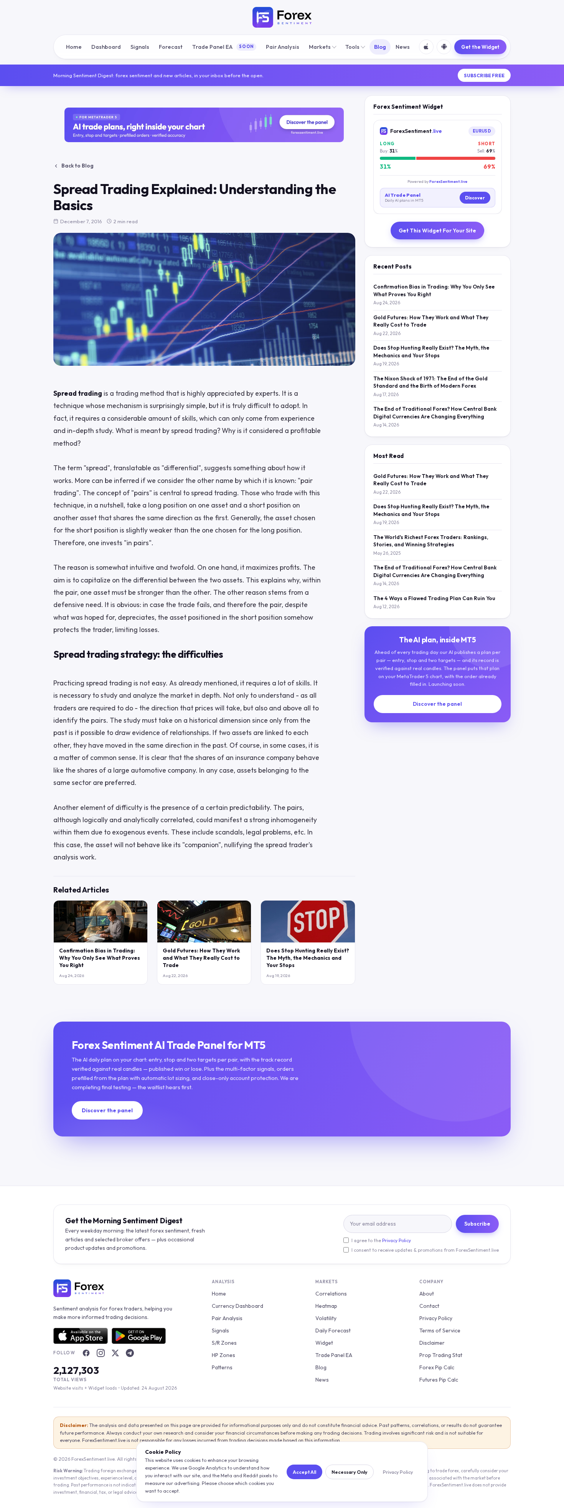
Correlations (331, 1293)
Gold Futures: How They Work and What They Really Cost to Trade (201, 958)
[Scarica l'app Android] (444, 47)
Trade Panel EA (222, 46)
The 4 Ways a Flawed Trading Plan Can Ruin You (434, 598)
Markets (320, 46)
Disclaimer (432, 1342)
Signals (139, 46)
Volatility (325, 1318)
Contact (429, 1305)
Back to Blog (77, 165)
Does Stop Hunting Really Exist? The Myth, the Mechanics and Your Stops (307, 958)
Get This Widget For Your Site (437, 230)
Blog (380, 46)
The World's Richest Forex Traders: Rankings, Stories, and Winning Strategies (430, 541)
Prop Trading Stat (440, 1355)
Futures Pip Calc (438, 1379)
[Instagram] (100, 1353)
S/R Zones (224, 1342)
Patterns (222, 1367)
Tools (352, 46)
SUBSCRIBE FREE (484, 75)
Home (74, 46)
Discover (475, 198)
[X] (115, 1353)
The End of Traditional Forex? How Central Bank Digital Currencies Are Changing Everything (434, 412)
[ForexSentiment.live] (282, 17)
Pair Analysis (282, 46)
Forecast (171, 46)
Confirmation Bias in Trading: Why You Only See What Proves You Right (99, 958)
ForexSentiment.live (448, 181)
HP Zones (223, 1355)
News (403, 46)
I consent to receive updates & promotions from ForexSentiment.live (425, 1250)
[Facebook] (85, 1353)
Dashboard (106, 46)
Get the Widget (480, 47)
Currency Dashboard (237, 1305)
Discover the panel (437, 703)
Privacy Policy (396, 1240)
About (426, 1293)
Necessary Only (349, 1472)
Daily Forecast (333, 1330)
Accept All (304, 1472)
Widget (324, 1342)
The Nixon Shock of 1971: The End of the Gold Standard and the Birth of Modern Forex (430, 382)
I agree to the (381, 1240)
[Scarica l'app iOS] (426, 47)
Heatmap (326, 1305)
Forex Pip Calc (436, 1367)
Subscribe (477, 1223)
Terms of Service (439, 1330)
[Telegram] (129, 1353)
